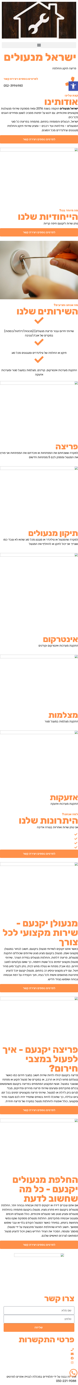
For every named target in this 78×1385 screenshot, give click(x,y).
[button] (39, 45)
